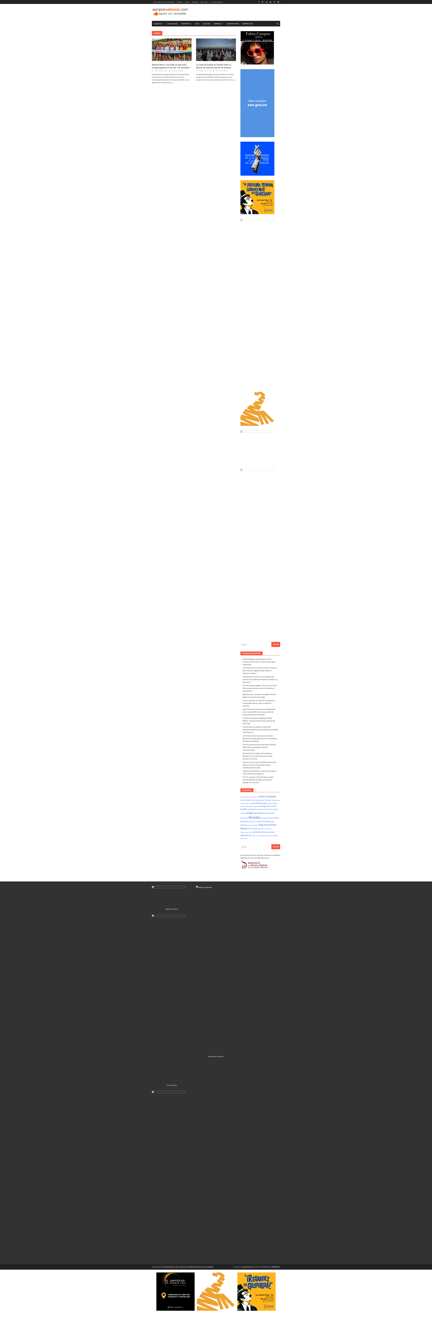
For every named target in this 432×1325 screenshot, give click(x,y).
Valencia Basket (269, 832)
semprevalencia (248, 1267)
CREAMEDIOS (275, 1267)
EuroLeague (248, 806)
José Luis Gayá (271, 809)
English (187, 2)
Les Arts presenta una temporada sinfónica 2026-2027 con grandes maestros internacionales (259, 747)
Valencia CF (245, 835)
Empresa (217, 24)
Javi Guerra (251, 809)
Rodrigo (255, 825)
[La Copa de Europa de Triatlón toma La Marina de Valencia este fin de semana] (216, 49)
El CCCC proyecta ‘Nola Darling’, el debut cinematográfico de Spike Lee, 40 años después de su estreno (258, 780)
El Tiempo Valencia (216, 2)
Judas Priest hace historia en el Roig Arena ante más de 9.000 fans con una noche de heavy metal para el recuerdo (259, 712)
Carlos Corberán (267, 796)
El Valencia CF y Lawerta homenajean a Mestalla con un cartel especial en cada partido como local (257, 756)
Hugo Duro (266, 806)
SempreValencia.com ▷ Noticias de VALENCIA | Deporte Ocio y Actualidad (188, 1267)
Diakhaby (270, 803)
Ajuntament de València (251, 797)
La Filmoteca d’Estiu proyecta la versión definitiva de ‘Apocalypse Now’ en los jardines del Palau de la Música (260, 738)
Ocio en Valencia (172, 1085)
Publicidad (195, 2)
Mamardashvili (269, 813)
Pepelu (250, 821)
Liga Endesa (258, 813)
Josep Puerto (261, 809)
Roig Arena (264, 824)
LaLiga (249, 813)
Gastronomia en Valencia (216, 1056)
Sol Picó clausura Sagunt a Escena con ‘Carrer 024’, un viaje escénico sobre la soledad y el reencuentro (260, 688)
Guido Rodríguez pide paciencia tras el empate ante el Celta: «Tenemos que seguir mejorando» (259, 662)
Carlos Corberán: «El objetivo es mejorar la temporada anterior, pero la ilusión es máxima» (259, 703)
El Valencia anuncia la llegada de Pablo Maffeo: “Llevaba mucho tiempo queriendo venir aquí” (259, 721)
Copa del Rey (256, 803)
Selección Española (266, 829)
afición (242, 797)
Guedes (258, 806)
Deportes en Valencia (171, 909)
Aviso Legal (203, 2)
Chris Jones (255, 800)
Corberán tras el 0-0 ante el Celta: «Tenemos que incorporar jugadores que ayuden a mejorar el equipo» (260, 670)
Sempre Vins (247, 24)
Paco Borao (264, 818)
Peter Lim (254, 821)
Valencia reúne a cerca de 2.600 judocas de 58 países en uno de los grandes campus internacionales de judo (259, 765)
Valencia (259, 831)
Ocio (197, 24)
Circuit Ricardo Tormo (268, 800)
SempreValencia (244, 832)
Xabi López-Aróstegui (272, 835)
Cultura (206, 24)
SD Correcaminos (253, 828)
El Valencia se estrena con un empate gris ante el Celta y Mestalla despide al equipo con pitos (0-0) (260, 679)
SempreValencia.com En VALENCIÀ (163, 2)
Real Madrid (250, 825)
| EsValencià (172, 24)
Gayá (254, 806)
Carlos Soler (245, 800)
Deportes (185, 24)
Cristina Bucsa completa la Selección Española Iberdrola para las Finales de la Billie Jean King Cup (260, 729)
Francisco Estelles (177, 71)
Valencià (158, 24)
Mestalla (254, 817)
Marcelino (244, 818)
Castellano (180, 2)
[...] (172, 82)
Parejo (270, 818)
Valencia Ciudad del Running (259, 835)
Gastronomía (233, 24)
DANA (265, 803)
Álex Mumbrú (243, 838)
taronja (252, 832)
